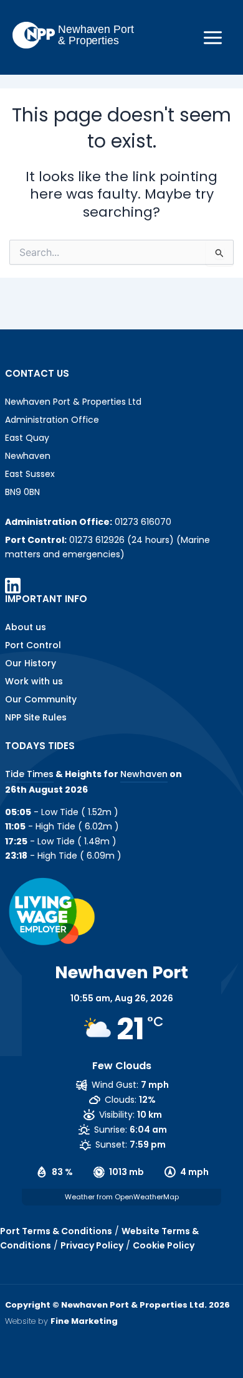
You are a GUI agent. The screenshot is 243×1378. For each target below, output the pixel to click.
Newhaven (144, 774)
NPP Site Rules (36, 717)
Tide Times (29, 774)
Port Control (33, 645)
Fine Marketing (84, 1321)
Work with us (34, 681)
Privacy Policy (91, 1245)
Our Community (41, 699)
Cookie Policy (163, 1245)
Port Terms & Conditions (56, 1231)
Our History (30, 663)
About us (25, 627)
